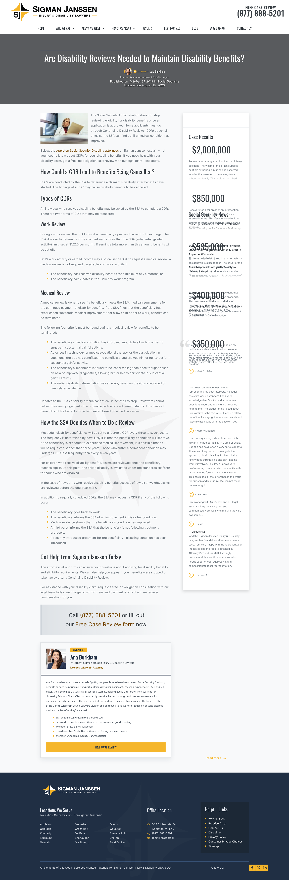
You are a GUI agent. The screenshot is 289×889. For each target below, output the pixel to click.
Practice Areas (121, 28)
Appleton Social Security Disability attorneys (87, 150)
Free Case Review (106, 747)
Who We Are (63, 28)
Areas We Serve (91, 28)
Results (147, 28)
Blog (195, 28)
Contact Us (244, 28)
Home (41, 28)
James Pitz (198, 531)
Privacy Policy (217, 837)
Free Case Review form (104, 624)
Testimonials (172, 28)
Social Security (168, 81)
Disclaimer (215, 832)
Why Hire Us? (216, 818)
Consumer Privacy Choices (225, 841)
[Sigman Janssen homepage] (26, 28)
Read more (214, 758)
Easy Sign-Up (217, 28)
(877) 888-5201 (260, 11)
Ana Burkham (83, 657)
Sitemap (213, 846)
